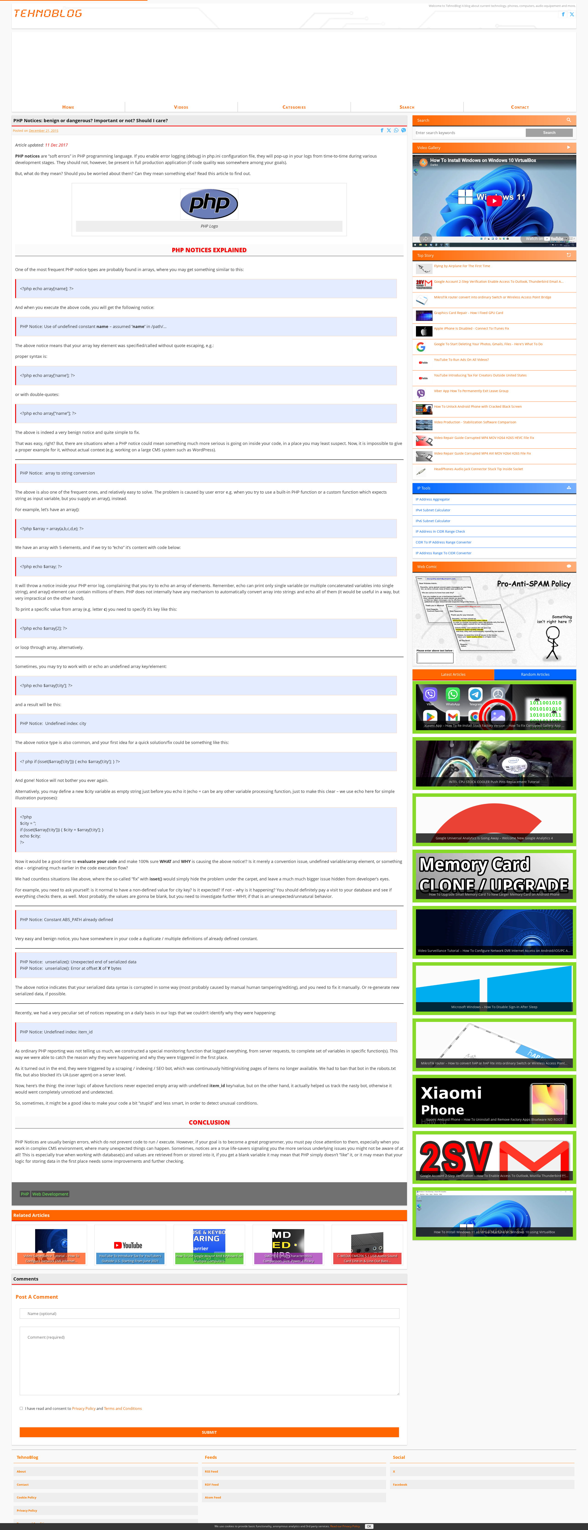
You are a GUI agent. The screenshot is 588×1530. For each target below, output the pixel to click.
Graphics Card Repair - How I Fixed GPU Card (468, 313)
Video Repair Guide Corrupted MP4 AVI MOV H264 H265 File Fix (482, 453)
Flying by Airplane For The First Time (462, 266)
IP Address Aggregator (433, 499)
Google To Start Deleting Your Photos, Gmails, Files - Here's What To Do (488, 344)
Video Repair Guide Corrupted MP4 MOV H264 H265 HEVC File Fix (484, 438)
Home (68, 107)
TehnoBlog (48, 13)
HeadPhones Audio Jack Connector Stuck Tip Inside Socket (478, 469)
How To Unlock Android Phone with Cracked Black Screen (478, 406)
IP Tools (423, 488)
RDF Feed (212, 1484)
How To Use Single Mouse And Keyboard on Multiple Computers (209, 1258)
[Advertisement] (294, 66)
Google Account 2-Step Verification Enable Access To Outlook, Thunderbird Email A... (499, 281)
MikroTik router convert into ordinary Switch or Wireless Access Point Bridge (492, 297)
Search (407, 107)
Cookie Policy (26, 1497)
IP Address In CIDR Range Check (440, 531)
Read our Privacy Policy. (345, 1526)
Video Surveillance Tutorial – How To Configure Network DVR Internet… (51, 1258)
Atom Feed (213, 1497)
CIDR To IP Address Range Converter (444, 542)
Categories (294, 107)
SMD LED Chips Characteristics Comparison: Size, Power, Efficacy (288, 1258)
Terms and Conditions (123, 1408)
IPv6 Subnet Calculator (433, 521)
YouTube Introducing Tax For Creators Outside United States (480, 375)
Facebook (400, 1484)
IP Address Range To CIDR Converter (444, 553)
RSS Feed (211, 1471)
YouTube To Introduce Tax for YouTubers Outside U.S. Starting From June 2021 (130, 1258)
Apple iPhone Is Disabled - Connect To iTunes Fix (471, 328)
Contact (520, 107)
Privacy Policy (84, 1408)
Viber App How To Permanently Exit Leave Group (471, 391)
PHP (25, 1194)
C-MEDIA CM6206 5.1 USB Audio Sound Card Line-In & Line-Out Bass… (367, 1258)
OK (369, 1526)
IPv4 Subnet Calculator (433, 510)
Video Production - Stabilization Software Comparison (475, 422)
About (21, 1471)
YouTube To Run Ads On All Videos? (461, 359)
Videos (181, 107)
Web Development (50, 1194)
